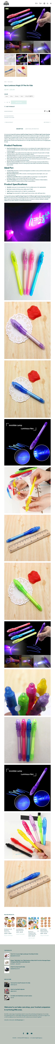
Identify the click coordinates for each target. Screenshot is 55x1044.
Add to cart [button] (31, 938)
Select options (8, 935)
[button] (36, 3)
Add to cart (18, 102)
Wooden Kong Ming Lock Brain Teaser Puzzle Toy (44, 930)
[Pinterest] (50, 111)
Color (6, 94)
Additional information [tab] (32, 128)
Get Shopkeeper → (19, 1020)
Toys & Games (10, 81)
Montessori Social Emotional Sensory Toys (8, 930)
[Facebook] (45, 111)
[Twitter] (47, 111)
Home (5, 81)
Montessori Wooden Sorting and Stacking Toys (32, 933)
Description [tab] (19, 128)
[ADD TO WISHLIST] (14, 928)
